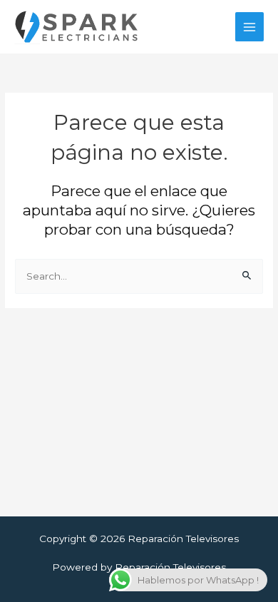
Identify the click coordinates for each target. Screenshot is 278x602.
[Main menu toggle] (249, 26)
